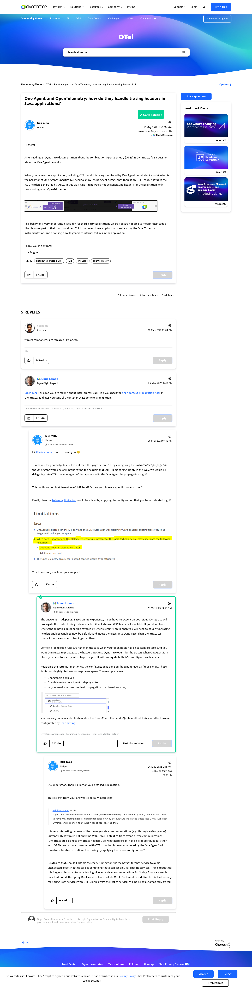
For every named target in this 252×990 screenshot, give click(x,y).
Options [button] (224, 84)
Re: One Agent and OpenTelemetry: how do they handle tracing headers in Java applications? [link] (104, 84)
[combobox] (126, 52)
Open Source (94, 18)
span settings (68, 723)
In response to (61, 444)
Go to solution (152, 115)
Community (146, 18)
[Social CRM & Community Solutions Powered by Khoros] (222, 943)
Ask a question (196, 96)
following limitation (64, 500)
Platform (55, 18)
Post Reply (155, 919)
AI (68, 18)
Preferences (215, 983)
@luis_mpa (31, 393)
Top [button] (27, 942)
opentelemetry (101, 260)
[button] (203, 974)
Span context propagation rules (141, 393)
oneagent (82, 260)
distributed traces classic (49, 260)
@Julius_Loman (44, 452)
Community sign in (217, 18)
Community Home (31, 18)
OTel (78, 18)
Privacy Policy (127, 976)
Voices (130, 18)
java (70, 260)
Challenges (114, 18)
